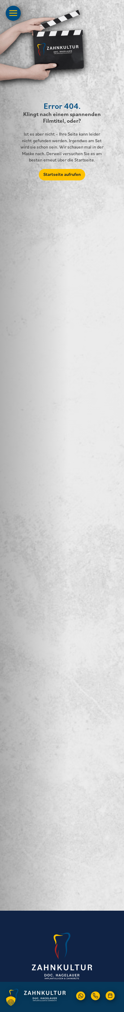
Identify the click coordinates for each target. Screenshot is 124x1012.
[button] (80, 995)
